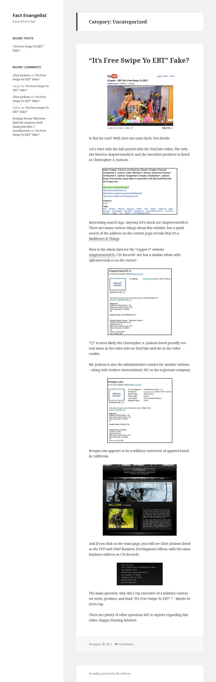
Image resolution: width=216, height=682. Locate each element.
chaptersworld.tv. (102, 255)
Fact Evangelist (30, 15)
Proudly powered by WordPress (109, 673)
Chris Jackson (21, 75)
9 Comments (125, 644)
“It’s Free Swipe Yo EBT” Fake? (139, 60)
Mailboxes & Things (104, 238)
